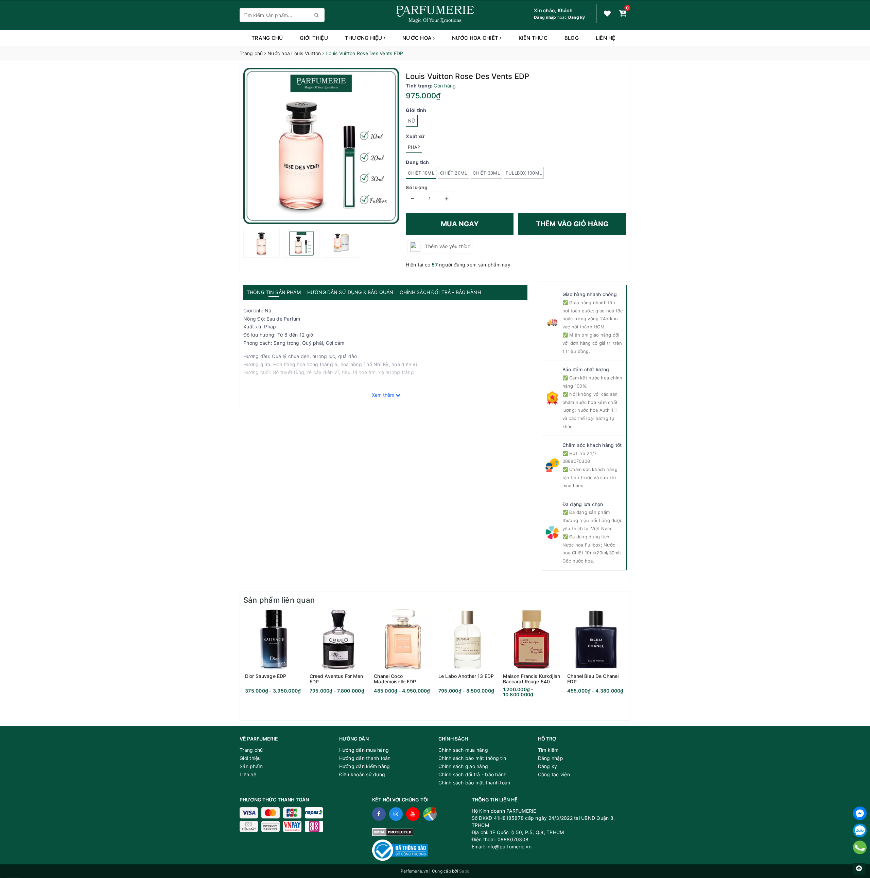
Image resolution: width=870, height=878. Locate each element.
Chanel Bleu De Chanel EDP (593, 678)
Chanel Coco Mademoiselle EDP (395, 678)
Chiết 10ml (421, 173)
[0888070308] (860, 847)
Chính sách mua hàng (463, 750)
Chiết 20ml (453, 173)
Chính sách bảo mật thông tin (472, 758)
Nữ (412, 121)
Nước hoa (417, 38)
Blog (571, 38)
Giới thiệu (314, 38)
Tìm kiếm (548, 750)
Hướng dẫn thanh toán (365, 758)
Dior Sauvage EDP (265, 676)
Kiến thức (533, 38)
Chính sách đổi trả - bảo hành (472, 774)
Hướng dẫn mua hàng (364, 750)
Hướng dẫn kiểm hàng (364, 766)
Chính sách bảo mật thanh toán (474, 782)
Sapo (464, 871)
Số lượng (417, 187)
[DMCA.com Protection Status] (392, 831)
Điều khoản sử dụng (362, 774)
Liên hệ (605, 38)
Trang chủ (267, 38)
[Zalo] (860, 830)
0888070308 (576, 461)
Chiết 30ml (486, 173)
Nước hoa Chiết (476, 38)
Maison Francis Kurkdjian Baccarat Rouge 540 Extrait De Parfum (531, 678)
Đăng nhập (545, 17)
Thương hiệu (364, 38)
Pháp (414, 147)
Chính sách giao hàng (463, 766)
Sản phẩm (251, 766)
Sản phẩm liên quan (279, 600)
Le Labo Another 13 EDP (466, 676)
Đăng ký (576, 17)
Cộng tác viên (554, 774)
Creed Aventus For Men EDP (336, 678)
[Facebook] (860, 813)
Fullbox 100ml (524, 173)
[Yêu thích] (607, 13)
